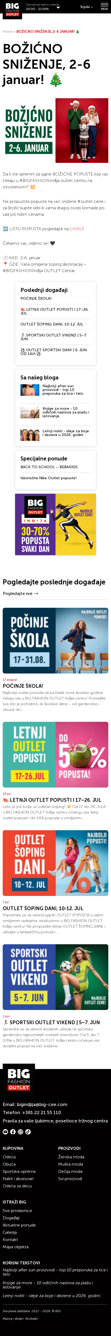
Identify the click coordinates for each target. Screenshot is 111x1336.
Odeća (9, 1156)
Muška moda (70, 1164)
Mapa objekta (16, 1246)
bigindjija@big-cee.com (42, 1104)
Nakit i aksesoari (18, 1178)
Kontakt (10, 1239)
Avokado (31, 1318)
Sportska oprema (19, 1171)
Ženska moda (71, 1156)
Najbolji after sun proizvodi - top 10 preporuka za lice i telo (63, 390)
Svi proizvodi (70, 1178)
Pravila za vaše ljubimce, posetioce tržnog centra (55, 1120)
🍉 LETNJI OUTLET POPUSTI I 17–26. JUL (54, 311)
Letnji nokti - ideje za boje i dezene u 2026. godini (66, 433)
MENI (104, 8)
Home (8, 32)
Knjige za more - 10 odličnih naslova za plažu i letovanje (66, 412)
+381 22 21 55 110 (41, 1112)
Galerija (10, 1232)
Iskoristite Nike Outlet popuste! (48, 478)
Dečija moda (70, 1171)
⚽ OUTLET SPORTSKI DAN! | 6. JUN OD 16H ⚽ (53, 352)
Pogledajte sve (17, 593)
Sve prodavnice (17, 1210)
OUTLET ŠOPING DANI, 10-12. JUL (51, 324)
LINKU (76, 228)
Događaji (11, 1217)
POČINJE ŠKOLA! (36, 298)
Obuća (9, 1164)
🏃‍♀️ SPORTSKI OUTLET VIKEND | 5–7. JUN (53, 337)
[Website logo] (12, 9)
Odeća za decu (17, 1185)
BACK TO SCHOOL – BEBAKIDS (49, 467)
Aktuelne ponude (19, 1225)
